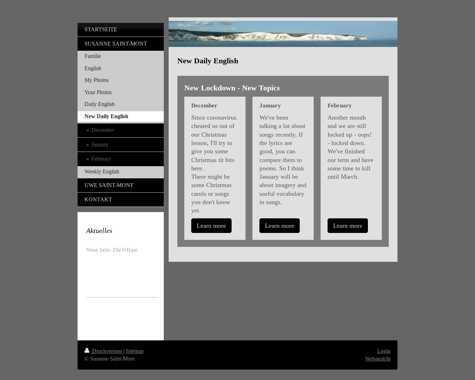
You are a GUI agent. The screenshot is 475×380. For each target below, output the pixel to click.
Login (384, 351)
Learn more (211, 225)
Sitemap (135, 351)
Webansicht (378, 359)
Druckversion (107, 351)
